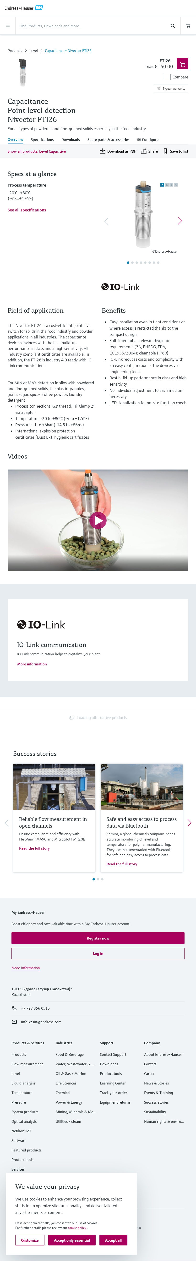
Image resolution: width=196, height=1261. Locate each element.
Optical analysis (24, 1121)
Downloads (109, 1064)
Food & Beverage (70, 1054)
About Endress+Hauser (163, 1054)
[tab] (17, 139)
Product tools (22, 1159)
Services (18, 1169)
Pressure (18, 1102)
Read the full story (34, 848)
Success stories (156, 1102)
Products (15, 50)
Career (149, 1073)
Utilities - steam (68, 1121)
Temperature (22, 1092)
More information (32, 664)
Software (18, 1140)
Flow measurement (27, 1064)
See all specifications (27, 210)
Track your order (113, 1092)
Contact (150, 1064)
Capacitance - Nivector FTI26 (68, 50)
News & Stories (156, 1083)
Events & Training (158, 1092)
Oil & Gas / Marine (71, 1073)
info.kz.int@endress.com (41, 1021)
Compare (180, 77)
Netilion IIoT (21, 1130)
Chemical (63, 1092)
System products (24, 1111)
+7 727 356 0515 (35, 1008)
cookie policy (77, 1228)
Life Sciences (66, 1083)
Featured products (26, 1150)
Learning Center (113, 1083)
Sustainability (155, 1111)
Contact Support (113, 1054)
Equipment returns (115, 1102)
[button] (98, 938)
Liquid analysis (23, 1083)
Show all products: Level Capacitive (37, 151)
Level (33, 50)
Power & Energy (69, 1102)
